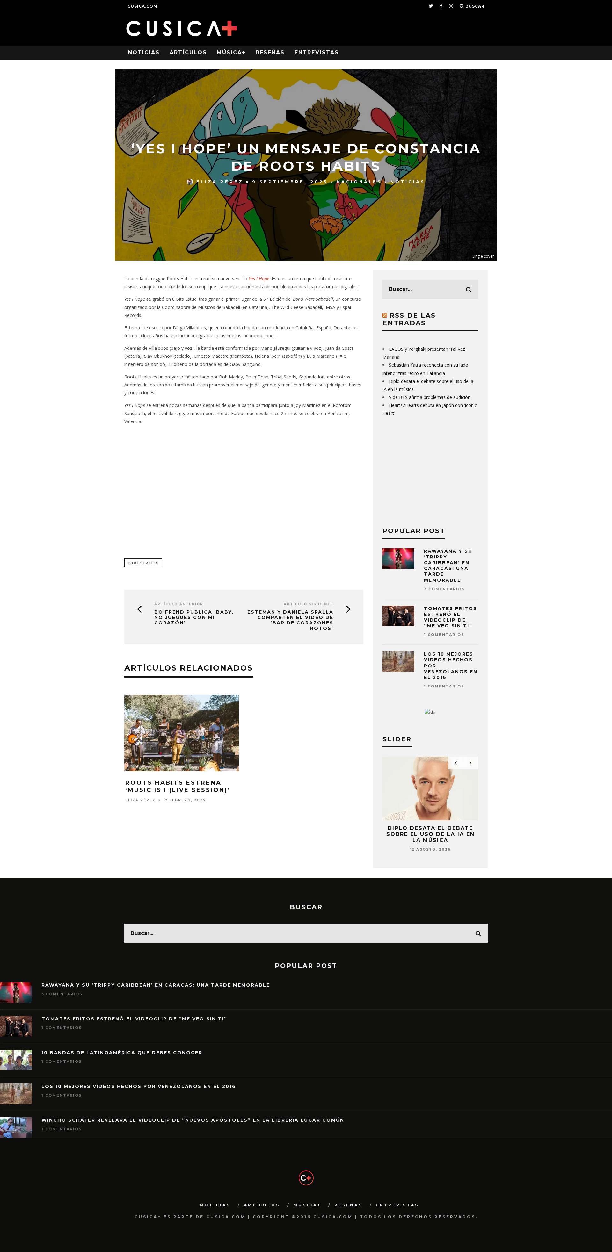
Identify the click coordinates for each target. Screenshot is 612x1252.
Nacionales (359, 181)
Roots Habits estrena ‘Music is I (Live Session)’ (177, 786)
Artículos (188, 52)
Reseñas (270, 52)
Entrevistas (317, 52)
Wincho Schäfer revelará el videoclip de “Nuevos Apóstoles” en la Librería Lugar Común (192, 1120)
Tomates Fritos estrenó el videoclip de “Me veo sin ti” (450, 617)
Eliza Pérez (220, 181)
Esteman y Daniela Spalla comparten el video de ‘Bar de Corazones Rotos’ (290, 620)
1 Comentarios (444, 634)
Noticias (144, 52)
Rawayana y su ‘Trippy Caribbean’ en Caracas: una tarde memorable (448, 565)
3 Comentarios (444, 589)
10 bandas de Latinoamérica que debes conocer (121, 1052)
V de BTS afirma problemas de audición (429, 397)
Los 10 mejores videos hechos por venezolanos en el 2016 (138, 1086)
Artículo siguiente (308, 604)
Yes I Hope (259, 279)
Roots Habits (143, 563)
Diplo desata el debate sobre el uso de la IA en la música (430, 834)
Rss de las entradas (409, 319)
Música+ (231, 52)
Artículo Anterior (178, 604)
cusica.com (142, 6)
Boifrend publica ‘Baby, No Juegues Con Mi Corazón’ (194, 617)
